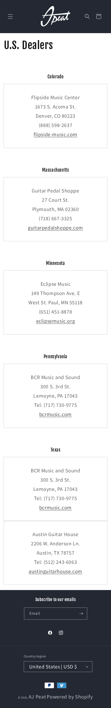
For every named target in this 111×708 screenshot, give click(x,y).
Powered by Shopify (70, 696)
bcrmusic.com (55, 414)
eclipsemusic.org (55, 321)
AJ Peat (37, 696)
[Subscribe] (81, 614)
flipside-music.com (55, 134)
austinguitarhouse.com (55, 571)
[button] (10, 16)
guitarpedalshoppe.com (55, 227)
